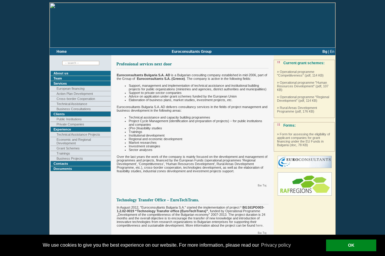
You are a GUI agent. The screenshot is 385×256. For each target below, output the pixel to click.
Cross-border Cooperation (76, 99)
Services (60, 83)
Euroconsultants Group (191, 52)
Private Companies (70, 124)
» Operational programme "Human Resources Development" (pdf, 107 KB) (302, 86)
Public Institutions (69, 119)
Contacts (61, 163)
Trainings (63, 153)
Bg (324, 52)
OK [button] (351, 245)
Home (62, 52)
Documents (63, 168)
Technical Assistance (72, 104)
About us (61, 73)
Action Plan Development (75, 93)
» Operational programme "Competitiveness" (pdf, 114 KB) (300, 73)
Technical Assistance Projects (78, 134)
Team (58, 78)
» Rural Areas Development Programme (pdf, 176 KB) (297, 109)
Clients (59, 114)
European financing (71, 88)
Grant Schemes (68, 148)
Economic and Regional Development (74, 141)
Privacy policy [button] (276, 245)
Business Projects (70, 158)
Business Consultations (74, 109)
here (259, 225)
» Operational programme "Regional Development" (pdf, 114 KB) (303, 98)
